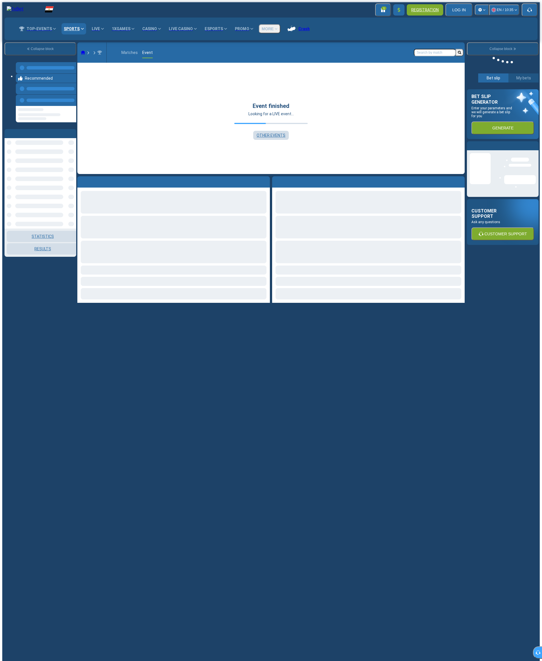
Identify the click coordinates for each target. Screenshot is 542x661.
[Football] (93, 52)
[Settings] (482, 10)
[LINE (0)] (83, 52)
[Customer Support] (529, 9)
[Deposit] (399, 10)
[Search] (460, 52)
